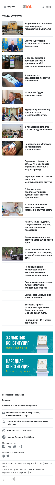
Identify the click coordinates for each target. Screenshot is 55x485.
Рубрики (11, 7)
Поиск (47, 7)
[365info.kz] (27, 7)
